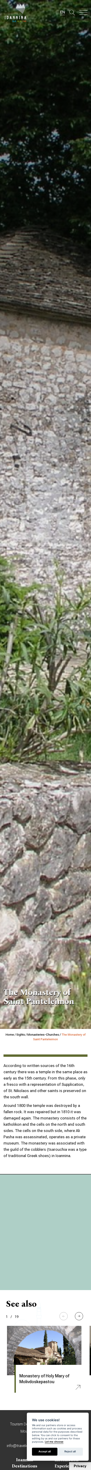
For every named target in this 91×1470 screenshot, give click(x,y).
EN (62, 12)
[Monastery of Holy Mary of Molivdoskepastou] (44, 1350)
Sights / (21, 1034)
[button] (79, 1316)
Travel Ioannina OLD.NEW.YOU (16, 12)
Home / (11, 1034)
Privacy (80, 1466)
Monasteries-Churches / (44, 1034)
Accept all (44, 1451)
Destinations (24, 1466)
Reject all (70, 1451)
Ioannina (24, 1459)
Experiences (66, 1466)
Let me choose (54, 1441)
